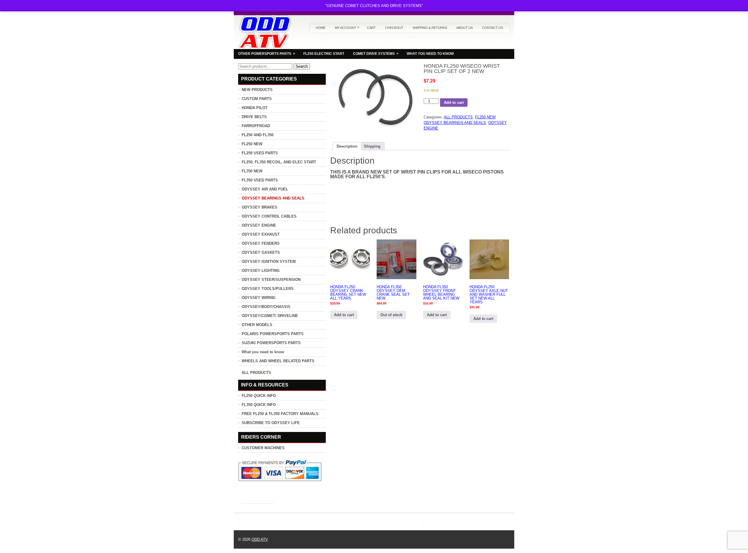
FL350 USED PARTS (260, 180)
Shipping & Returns (430, 27)
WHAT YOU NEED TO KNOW (430, 54)
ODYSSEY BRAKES (259, 207)
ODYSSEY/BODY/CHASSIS (266, 306)
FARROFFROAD (256, 126)
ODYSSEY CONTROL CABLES (269, 216)
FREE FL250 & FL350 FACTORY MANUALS (280, 414)
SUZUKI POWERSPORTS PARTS (271, 343)
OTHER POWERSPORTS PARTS (266, 53)
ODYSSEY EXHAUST (261, 234)
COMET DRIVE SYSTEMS (376, 53)
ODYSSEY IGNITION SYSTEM (269, 261)
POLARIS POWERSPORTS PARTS (273, 334)
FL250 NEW (485, 117)
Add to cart (454, 102)
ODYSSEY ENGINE (259, 225)
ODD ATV (260, 539)
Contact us (492, 27)
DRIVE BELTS (254, 117)
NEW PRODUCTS (257, 90)
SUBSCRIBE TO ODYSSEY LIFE (271, 423)
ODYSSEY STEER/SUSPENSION (271, 279)
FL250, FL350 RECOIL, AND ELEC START (279, 162)
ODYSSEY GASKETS (261, 252)
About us (464, 27)
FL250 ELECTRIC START (323, 54)
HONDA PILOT (255, 108)
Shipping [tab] (372, 146)
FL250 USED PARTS (260, 153)
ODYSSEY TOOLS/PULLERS (268, 288)
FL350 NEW (252, 171)
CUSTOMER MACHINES (263, 448)
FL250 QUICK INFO (259, 395)
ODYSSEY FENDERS (261, 243)
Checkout (394, 27)
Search (302, 66)
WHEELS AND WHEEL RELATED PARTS (278, 361)
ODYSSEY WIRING (259, 297)
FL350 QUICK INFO (259, 404)
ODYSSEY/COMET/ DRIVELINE (270, 316)
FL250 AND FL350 (257, 135)
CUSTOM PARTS (257, 99)
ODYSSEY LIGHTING (261, 270)
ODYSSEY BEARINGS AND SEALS (455, 122)
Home (320, 27)
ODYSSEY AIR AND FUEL (265, 189)
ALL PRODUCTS (458, 117)
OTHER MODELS (257, 325)
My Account (347, 27)
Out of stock (391, 315)
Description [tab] (347, 146)
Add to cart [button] (344, 315)
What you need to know (263, 352)
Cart (371, 27)
